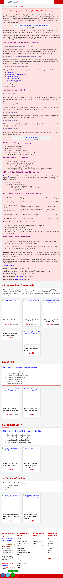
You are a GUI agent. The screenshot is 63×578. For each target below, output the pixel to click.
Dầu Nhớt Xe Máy (22, 541)
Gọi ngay (59, 2)
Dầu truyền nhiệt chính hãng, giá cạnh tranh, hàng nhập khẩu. (30, 465)
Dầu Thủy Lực (21, 539)
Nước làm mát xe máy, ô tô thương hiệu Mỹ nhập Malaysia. (31, 516)
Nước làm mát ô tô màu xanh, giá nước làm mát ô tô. (11, 516)
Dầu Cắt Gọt (8, 361)
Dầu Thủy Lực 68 (7, 6)
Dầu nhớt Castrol (21, 557)
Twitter (50, 550)
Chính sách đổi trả (37, 543)
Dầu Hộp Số (20, 548)
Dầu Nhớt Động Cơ (22, 543)
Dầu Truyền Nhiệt (12, 425)
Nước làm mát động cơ (15, 478)
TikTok (50, 552)
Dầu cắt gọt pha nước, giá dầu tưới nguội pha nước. (30, 410)
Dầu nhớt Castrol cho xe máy (23, 559)
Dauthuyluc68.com (9, 176)
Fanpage (50, 541)
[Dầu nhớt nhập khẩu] (14, 2)
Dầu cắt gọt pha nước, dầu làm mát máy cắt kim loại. (10, 410)
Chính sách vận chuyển (39, 539)
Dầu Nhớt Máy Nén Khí (23, 546)
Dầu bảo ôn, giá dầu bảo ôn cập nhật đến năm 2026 (10, 465)
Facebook (50, 539)
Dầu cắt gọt (10, 372)
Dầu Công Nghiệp (22, 550)
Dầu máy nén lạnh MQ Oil (10, 320)
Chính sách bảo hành (38, 541)
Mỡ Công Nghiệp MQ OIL (31, 320)
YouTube (50, 543)
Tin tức (19, 567)
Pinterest (50, 548)
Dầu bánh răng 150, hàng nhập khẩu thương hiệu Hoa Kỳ (31, 348)
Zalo (49, 546)
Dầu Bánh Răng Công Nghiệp (18, 285)
